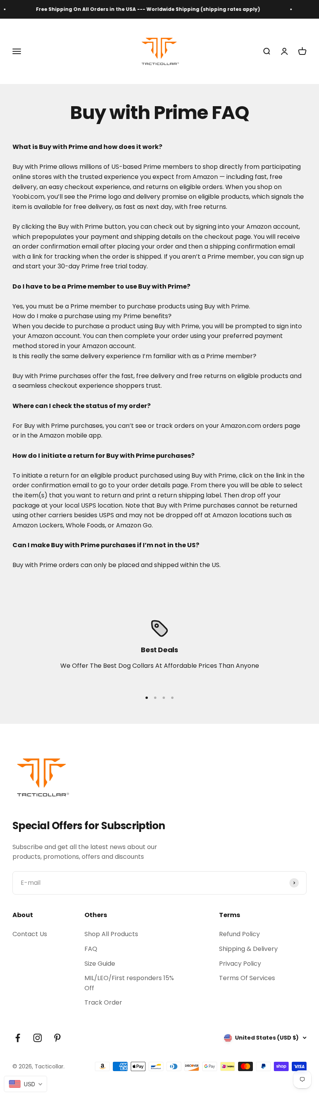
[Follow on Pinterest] (57, 1038)
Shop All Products (111, 934)
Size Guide (99, 963)
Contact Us (29, 934)
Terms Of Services (247, 977)
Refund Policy (239, 934)
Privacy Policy (240, 963)
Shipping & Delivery (248, 948)
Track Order (103, 1002)
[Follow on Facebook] (17, 1038)
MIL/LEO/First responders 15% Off (129, 983)
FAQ (90, 948)
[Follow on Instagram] (37, 1038)
